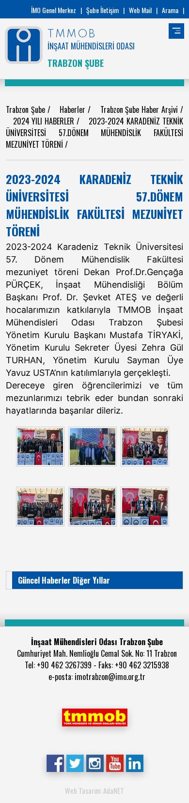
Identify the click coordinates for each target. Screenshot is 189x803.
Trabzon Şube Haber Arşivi (140, 109)
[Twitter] (75, 762)
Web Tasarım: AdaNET (94, 790)
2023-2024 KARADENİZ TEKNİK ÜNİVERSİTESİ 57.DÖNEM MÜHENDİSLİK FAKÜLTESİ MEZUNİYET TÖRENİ (94, 132)
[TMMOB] (94, 716)
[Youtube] (115, 762)
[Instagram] (95, 762)
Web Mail (140, 10)
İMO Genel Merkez (53, 10)
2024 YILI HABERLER (45, 121)
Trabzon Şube (26, 109)
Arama (170, 10)
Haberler (74, 109)
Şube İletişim (102, 10)
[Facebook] (55, 762)
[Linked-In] (134, 762)
